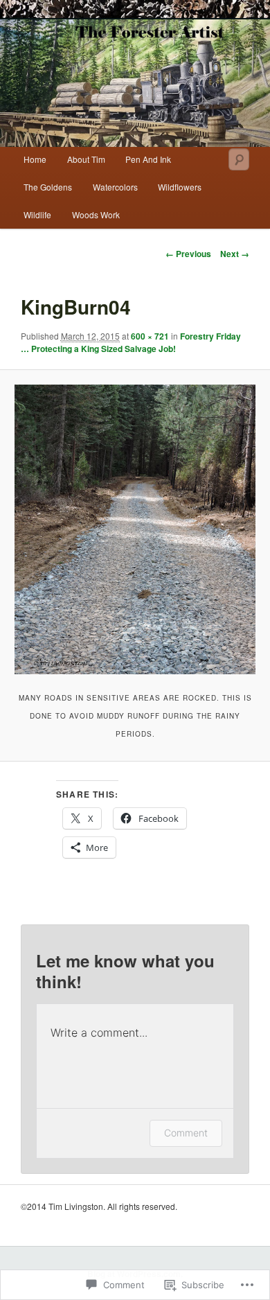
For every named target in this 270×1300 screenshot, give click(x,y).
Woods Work (96, 214)
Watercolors (115, 187)
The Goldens (48, 187)
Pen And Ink (148, 159)
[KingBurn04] (135, 529)
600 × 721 (150, 336)
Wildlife (37, 214)
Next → (234, 253)
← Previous (188, 253)
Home (35, 159)
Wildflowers (179, 187)
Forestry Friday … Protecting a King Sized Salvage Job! (131, 342)
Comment (186, 1133)
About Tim (86, 159)
